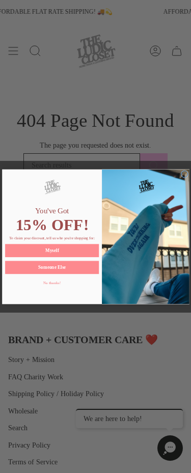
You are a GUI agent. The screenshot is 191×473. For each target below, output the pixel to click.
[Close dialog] (184, 174)
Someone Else (52, 267)
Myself (52, 250)
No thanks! (52, 283)
